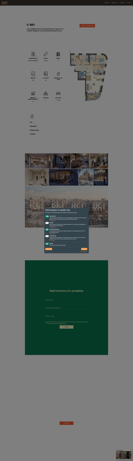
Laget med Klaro (84, 251)
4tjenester (52, 227)
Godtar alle (84, 249)
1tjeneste (52, 240)
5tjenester (52, 220)
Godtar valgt (49, 249)
